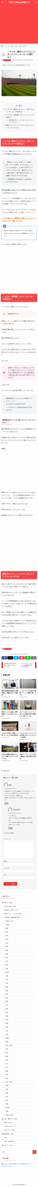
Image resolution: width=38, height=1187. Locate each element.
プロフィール (8, 1145)
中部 (7, 983)
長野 (7, 1001)
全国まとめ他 (9, 1115)
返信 (6, 803)
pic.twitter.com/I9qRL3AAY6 (15, 404)
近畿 (7, 1016)
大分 (7, 1096)
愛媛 (7, 1071)
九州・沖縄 (9, 1082)
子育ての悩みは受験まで (19, 2)
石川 (7, 1005)
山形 (7, 943)
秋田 (7, 932)
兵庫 (7, 1027)
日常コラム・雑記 (10, 1130)
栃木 (7, 957)
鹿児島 (7, 1107)
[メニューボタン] (2, 2)
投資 (6, 1137)
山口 (7, 1063)
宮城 (7, 939)
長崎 (7, 1093)
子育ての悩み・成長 (10, 906)
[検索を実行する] (34, 1152)
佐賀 (7, 1089)
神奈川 (7, 972)
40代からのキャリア (10, 1126)
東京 (7, 965)
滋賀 (7, 1042)
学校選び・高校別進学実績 (12, 917)
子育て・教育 (8, 902)
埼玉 (7, 961)
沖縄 (7, 1111)
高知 (7, 1078)
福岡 (7, 1085)
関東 (7, 950)
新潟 (7, 994)
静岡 (7, 1012)
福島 (7, 946)
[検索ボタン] (35, 2)
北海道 (7, 924)
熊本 (7, 1100)
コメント (7, 839)
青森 (7, 928)
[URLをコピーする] (33, 658)
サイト (5, 875)
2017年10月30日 (12, 182)
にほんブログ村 (6, 1166)
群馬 (7, 979)
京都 (7, 1023)
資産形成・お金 (8, 1134)
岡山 (7, 1052)
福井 (7, 1009)
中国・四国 (9, 1045)
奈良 (7, 1031)
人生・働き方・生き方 (11, 1119)
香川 (7, 1067)
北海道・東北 (9, 921)
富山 (7, 998)
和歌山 (7, 1038)
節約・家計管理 (9, 1141)
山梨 (7, 976)
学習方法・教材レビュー (12, 910)
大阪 (7, 1020)
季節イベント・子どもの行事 (13, 913)
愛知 (7, 987)
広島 (7, 1049)
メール (6, 868)
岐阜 (7, 990)
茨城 (7, 954)
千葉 (7, 968)
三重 (7, 1034)
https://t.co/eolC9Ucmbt (19, 175)
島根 (7, 1060)
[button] (4, 658)
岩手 (7, 935)
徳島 (7, 1074)
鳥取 (7, 1056)
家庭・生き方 (7, 60)
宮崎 (7, 1104)
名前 (6, 861)
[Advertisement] (19, 25)
